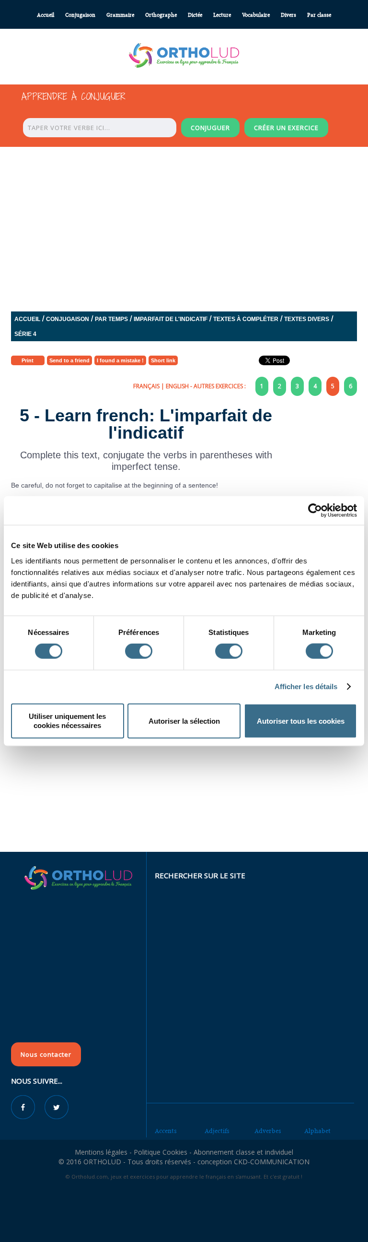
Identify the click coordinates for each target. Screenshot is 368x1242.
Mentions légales (101, 1152)
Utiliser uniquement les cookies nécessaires (67, 720)
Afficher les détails (306, 686)
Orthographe (161, 15)
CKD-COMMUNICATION (272, 1161)
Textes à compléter (245, 319)
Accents (166, 1131)
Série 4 (25, 334)
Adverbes (267, 1131)
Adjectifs (217, 1131)
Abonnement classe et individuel (243, 1152)
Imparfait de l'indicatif (170, 319)
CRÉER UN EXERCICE (286, 127)
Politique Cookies (160, 1152)
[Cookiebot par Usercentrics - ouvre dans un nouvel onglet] (315, 510)
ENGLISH (177, 386)
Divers (288, 15)
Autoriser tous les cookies (301, 721)
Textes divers (306, 319)
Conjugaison (80, 15)
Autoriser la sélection (184, 721)
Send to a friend (69, 360)
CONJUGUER (210, 127)
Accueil (45, 15)
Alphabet (317, 1131)
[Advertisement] (184, 782)
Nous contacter (46, 1054)
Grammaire (120, 15)
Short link (163, 360)
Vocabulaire (256, 15)
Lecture (222, 15)
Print (28, 360)
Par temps (111, 319)
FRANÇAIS (146, 386)
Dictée (195, 15)
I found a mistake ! (120, 360)
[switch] (138, 651)
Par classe (319, 15)
